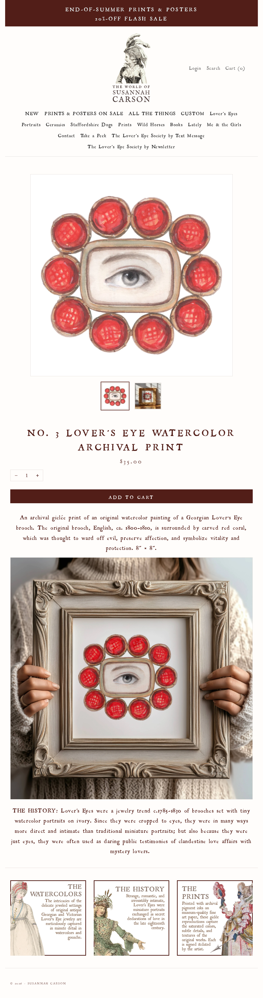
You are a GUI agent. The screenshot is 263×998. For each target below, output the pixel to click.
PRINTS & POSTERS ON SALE (83, 112)
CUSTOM (193, 112)
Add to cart (131, 496)
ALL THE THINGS (152, 112)
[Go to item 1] (115, 396)
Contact (66, 134)
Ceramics (55, 123)
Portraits (31, 123)
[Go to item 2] (148, 396)
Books (176, 123)
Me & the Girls (224, 123)
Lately (195, 123)
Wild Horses (151, 123)
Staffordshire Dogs (92, 123)
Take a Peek (93, 134)
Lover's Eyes (224, 112)
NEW (32, 112)
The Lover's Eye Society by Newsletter (131, 145)
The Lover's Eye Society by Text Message (158, 134)
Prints (125, 123)
